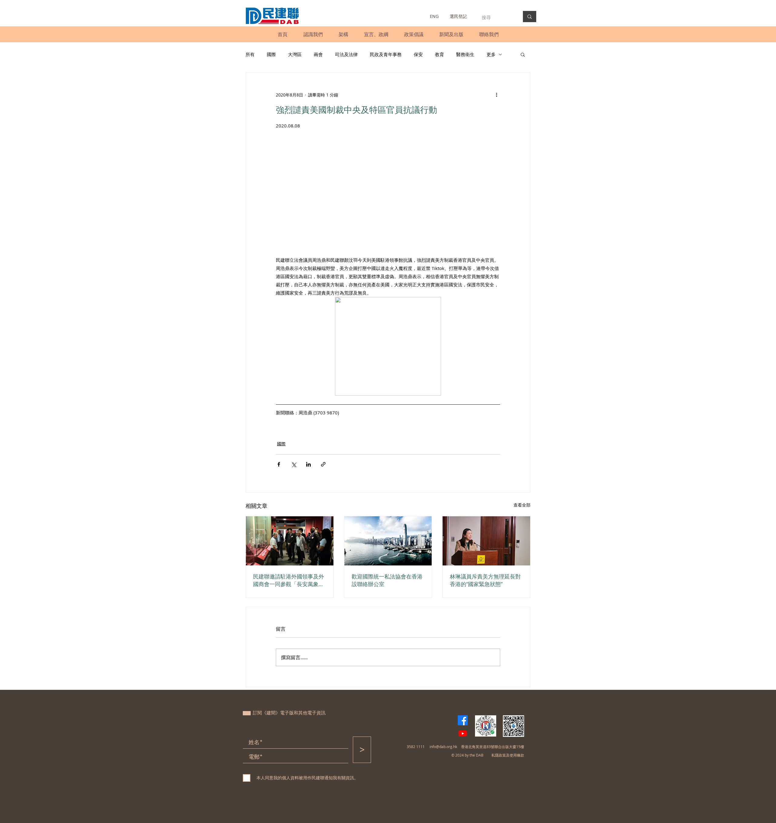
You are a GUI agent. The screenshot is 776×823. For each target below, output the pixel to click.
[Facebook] (463, 720)
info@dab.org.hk (443, 746)
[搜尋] (529, 16)
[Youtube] (463, 733)
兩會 (318, 54)
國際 (271, 54)
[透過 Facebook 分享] (279, 464)
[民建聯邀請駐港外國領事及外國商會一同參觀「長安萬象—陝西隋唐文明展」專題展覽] (289, 540)
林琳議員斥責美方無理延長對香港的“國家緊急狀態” (485, 580)
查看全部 (521, 505)
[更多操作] (496, 94)
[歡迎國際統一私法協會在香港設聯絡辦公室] (388, 540)
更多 (491, 54)
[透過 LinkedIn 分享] (308, 464)
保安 (418, 54)
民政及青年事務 (386, 54)
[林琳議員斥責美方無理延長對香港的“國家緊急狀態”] (486, 540)
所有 (250, 54)
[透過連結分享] (323, 464)
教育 (439, 54)
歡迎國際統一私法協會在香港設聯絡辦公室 (387, 580)
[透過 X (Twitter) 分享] (293, 464)
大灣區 (295, 54)
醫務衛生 (465, 54)
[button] (313, 34)
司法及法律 (346, 54)
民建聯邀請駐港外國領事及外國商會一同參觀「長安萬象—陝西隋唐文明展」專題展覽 (288, 580)
